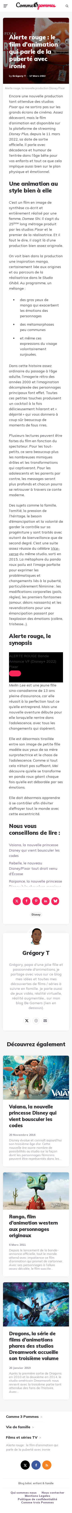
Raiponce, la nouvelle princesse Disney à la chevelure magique (35, 884)
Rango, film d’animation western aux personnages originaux (33, 1226)
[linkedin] (46, 901)
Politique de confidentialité (37, 1499)
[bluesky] (55, 901)
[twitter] (25, 1465)
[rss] (46, 1465)
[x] (17, 901)
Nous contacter (53, 1492)
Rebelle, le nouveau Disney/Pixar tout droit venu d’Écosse (33, 868)
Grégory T (19, 76)
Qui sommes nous (24, 1492)
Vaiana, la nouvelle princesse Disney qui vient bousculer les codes (34, 850)
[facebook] (26, 901)
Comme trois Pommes (37, 1502)
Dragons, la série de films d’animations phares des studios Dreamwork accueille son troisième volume (33, 1345)
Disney (36, 914)
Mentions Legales (37, 1496)
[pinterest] (36, 901)
